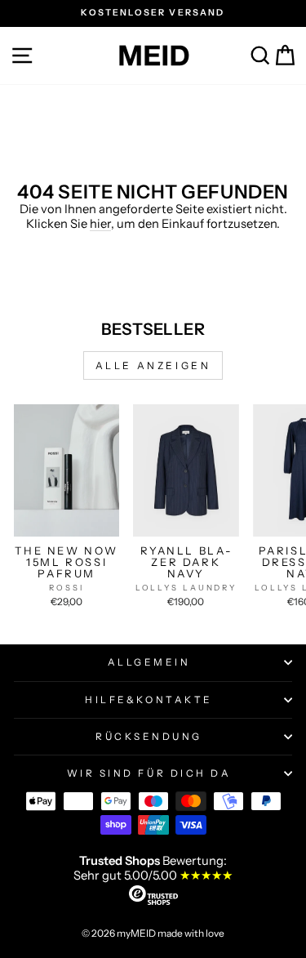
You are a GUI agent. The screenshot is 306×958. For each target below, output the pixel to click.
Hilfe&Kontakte (148, 700)
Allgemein (149, 662)
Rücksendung (148, 736)
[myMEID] (153, 55)
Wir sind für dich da (149, 773)
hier (100, 223)
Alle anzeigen (153, 365)
